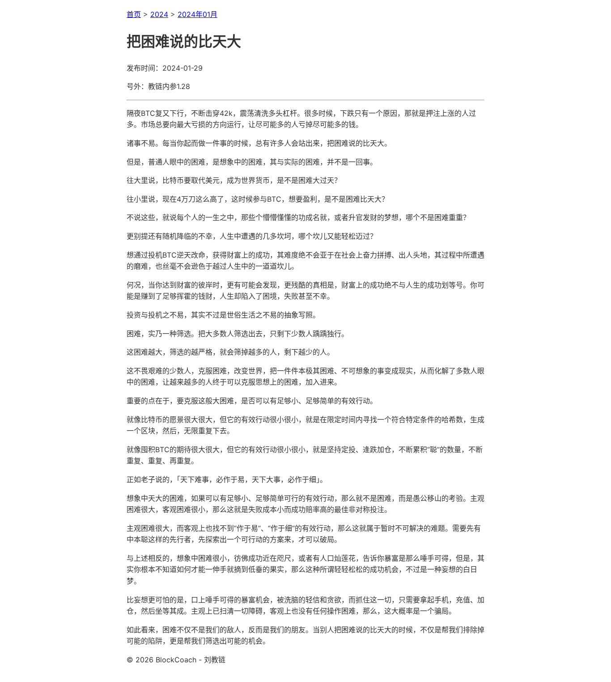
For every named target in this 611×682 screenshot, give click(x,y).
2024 (159, 14)
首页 (134, 14)
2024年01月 (197, 14)
